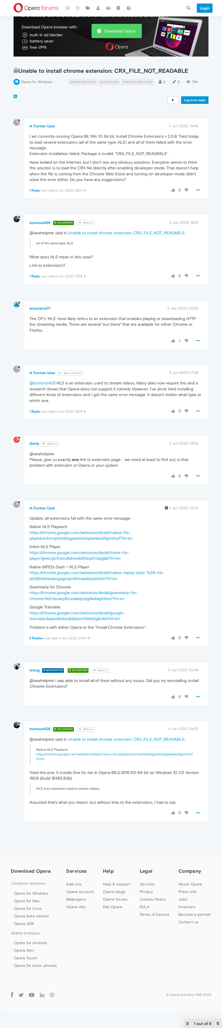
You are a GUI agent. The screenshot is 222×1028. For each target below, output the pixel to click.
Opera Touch (25, 958)
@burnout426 (72, 373)
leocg (35, 670)
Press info (187, 891)
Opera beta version (31, 916)
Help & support (116, 884)
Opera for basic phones (35, 965)
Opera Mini (24, 950)
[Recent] (78, 8)
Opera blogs (114, 891)
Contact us (188, 922)
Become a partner (194, 914)
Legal (146, 871)
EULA (144, 907)
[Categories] (68, 8)
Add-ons (74, 884)
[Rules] (118, 8)
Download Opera (120, 31)
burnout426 (40, 222)
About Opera (190, 884)
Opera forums (115, 899)
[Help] (128, 8)
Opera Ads (76, 907)
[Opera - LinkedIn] (42, 994)
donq (34, 443)
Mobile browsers (25, 933)
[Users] (98, 8)
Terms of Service (154, 914)
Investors (186, 907)
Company (189, 871)
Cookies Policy (153, 899)
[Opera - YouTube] (31, 994)
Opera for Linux (28, 908)
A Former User (42, 126)
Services (76, 871)
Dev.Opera (112, 907)
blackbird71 (40, 308)
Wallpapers (76, 899)
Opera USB (24, 923)
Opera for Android (30, 943)
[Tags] (88, 8)
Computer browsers (28, 883)
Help (108, 871)
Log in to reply (194, 100)
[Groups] (108, 8)
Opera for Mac (27, 901)
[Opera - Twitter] (21, 994)
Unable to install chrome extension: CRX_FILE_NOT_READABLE (126, 232)
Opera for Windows (36, 82)
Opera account (80, 891)
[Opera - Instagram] (52, 994)
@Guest (88, 223)
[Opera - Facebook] (12, 994)
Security (147, 884)
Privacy (146, 891)
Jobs (182, 899)
